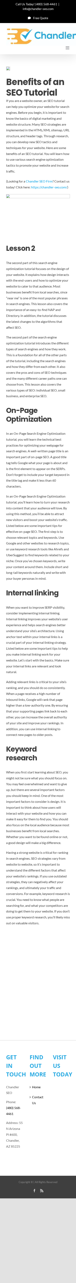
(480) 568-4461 (46, 4)
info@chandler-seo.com (38, 9)
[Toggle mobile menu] (68, 48)
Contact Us (37, 1100)
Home (36, 1087)
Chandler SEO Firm (39, 181)
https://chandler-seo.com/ (49, 187)
